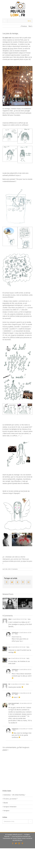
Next (30, 26)
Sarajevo (6, 810)
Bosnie (6, 803)
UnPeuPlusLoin (15, 632)
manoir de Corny (8, 48)
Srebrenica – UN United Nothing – (15, 795)
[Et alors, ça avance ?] (25, 603)
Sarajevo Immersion (10, 807)
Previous (24, 26)
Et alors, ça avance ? (10, 799)
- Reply (28, 619)
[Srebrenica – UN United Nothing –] (10, 603)
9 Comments (15, 569)
